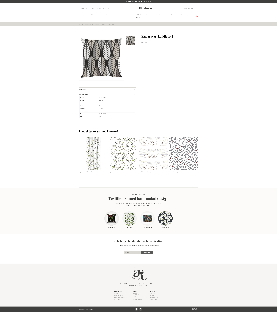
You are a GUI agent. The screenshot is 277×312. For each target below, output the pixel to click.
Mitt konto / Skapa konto (103, 8)
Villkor (94, 8)
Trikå (106, 15)
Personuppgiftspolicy (119, 297)
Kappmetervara (113, 15)
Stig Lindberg (141, 15)
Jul (185, 15)
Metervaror (100, 15)
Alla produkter (153, 299)
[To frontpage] (145, 8)
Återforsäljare (138, 17)
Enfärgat (167, 15)
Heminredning (158, 15)
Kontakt (83, 8)
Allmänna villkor (118, 295)
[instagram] (140, 309)
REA (181, 15)
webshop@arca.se (137, 299)
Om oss (88, 8)
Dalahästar (174, 15)
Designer (148, 15)
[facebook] (136, 309)
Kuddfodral (97, 24)
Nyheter (93, 15)
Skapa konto (117, 299)
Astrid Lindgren (131, 15)
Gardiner (121, 15)
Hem (80, 24)
